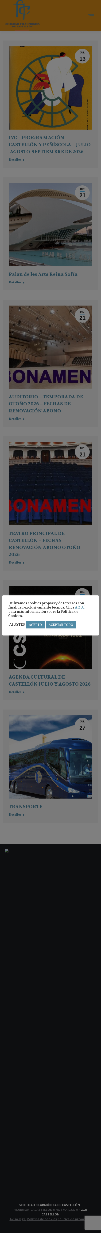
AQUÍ (80, 607)
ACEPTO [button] (35, 625)
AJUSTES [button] (17, 625)
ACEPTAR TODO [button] (61, 625)
